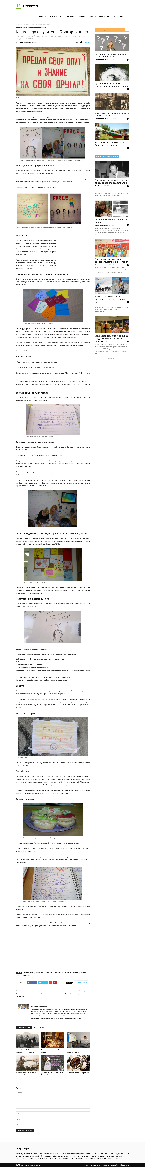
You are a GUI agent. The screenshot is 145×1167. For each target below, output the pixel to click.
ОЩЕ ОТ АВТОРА (39, 1028)
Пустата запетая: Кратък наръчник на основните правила (112, 84)
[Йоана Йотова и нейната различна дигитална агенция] (78, 1040)
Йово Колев (98, 185)
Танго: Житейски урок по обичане (77, 994)
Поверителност (96, 1165)
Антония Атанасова (24, 42)
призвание (49, 972)
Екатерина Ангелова (101, 59)
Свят (60, 17)
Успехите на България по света (107, 156)
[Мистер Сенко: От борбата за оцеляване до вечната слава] (27, 1040)
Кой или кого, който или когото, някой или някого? (112, 55)
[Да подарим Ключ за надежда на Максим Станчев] (52, 1063)
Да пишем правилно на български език (110, 30)
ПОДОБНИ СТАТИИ (23, 1028)
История (69, 17)
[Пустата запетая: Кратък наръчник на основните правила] (112, 72)
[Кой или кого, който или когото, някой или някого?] (112, 42)
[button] (126, 16)
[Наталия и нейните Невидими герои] (112, 208)
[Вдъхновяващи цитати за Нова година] (52, 1040)
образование (39, 972)
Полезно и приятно (114, 17)
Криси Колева (99, 148)
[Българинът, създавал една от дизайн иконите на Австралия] (112, 169)
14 (128, 341)
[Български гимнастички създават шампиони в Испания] (112, 248)
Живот (41, 17)
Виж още (111, 358)
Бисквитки (106, 1165)
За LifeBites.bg (85, 1165)
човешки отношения (23, 975)
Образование (42, 27)
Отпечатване (82, 983)
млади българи (28, 972)
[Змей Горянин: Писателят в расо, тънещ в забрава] (112, 101)
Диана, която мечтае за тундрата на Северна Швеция (110, 297)
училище (76, 972)
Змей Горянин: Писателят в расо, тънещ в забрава (112, 114)
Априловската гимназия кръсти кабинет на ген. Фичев (32, 995)
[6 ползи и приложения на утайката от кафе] (78, 1063)
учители (83, 972)
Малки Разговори (32, 27)
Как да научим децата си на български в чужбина (109, 143)
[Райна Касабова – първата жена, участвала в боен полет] (27, 1063)
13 (128, 89)
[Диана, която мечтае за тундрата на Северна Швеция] (112, 285)
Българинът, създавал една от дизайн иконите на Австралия (111, 181)
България (51, 17)
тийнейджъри (59, 972)
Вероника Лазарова (101, 225)
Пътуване (91, 17)
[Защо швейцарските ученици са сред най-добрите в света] (112, 324)
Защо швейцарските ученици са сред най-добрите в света (111, 337)
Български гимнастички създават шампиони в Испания (111, 260)
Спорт (100, 17)
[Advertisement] (74, 253)
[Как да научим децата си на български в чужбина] (112, 131)
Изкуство (80, 17)
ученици (68, 972)
